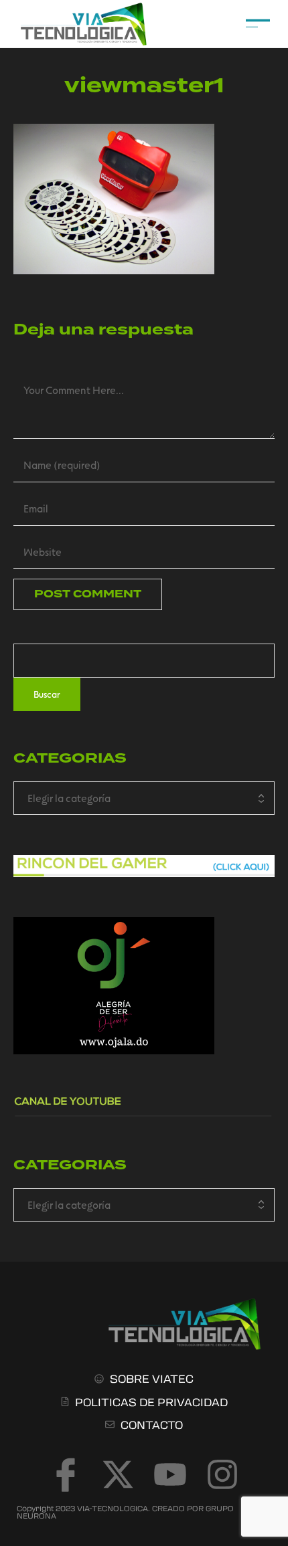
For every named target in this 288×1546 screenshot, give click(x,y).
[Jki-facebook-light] (65, 1474)
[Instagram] (222, 1474)
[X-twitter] (118, 1474)
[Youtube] (170, 1474)
